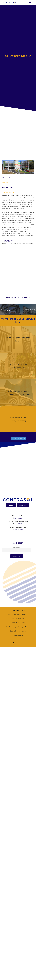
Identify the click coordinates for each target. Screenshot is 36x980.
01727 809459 (19, 523)
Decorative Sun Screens (18, 631)
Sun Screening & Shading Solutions (18, 627)
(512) (19, 529)
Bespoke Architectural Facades (18, 614)
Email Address (17, 547)
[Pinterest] (22, 642)
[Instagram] (27, 642)
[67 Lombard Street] (18, 419)
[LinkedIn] (18, 642)
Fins (31, 243)
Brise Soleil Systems (18, 610)
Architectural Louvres (18, 623)
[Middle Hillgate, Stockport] (18, 339)
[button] (33, 2)
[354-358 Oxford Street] (18, 366)
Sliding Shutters (18, 635)
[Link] (9, 2)
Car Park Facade (15, 243)
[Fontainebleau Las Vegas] (18, 392)
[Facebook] (8, 642)
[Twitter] (13, 642)
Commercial (26, 243)
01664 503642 (18, 518)
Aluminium (5, 243)
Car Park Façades (18, 618)
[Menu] (30, 2)
